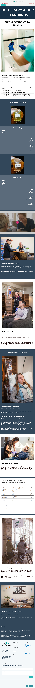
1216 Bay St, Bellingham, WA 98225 (27, 645)
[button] (33, 4)
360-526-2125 (31, 3)
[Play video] (17, 222)
